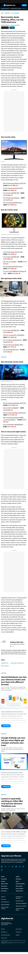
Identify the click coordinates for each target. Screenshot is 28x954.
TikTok (16, 866)
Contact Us (3, 899)
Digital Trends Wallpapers (21, 903)
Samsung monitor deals (17, 80)
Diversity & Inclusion (5, 935)
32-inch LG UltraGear (10, 261)
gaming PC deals (21, 82)
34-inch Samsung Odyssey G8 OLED (14, 413)
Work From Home (5, 665)
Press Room (18, 932)
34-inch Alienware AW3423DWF (13, 424)
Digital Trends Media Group (8, 942)
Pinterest (19, 866)
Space (17, 881)
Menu (1, 5)
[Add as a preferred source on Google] (5, 27)
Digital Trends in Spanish (21, 906)
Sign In (24, 5)
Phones (3, 876)
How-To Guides (19, 888)
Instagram (5, 866)
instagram (10, 646)
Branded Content (19, 900)
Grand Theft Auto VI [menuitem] (5, 8)
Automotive (4, 891)
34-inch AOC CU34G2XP (11, 408)
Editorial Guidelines (5, 904)
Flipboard (1, 870)
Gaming (3, 881)
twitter (13, 646)
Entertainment (4, 888)
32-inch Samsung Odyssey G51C (13, 345)
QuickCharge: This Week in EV (17, 663)
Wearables (18, 879)
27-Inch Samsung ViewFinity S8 (13, 188)
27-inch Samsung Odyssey (11, 198)
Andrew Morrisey (6, 25)
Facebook (1, 866)
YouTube (12, 866)
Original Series (19, 891)
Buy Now (3, 357)
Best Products (19, 886)
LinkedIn (23, 866)
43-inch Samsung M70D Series (12, 202)
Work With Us (4, 932)
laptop (3, 63)
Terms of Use (4, 938)
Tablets (17, 876)
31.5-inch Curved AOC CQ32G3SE (13, 335)
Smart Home (4, 886)
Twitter (9, 866)
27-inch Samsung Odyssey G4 (12, 340)
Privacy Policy (19, 929)
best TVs (6, 545)
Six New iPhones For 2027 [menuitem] (16, 8)
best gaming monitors (10, 301)
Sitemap (17, 935)
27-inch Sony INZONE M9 (11, 193)
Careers (3, 929)
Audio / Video (4, 883)
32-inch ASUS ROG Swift (11, 349)
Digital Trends (8, 7)
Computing (4, 879)
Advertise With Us (5, 902)
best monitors (21, 75)
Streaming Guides (20, 883)
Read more (6, 726)
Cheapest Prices (4, 663)
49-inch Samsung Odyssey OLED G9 (14, 183)
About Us (3, 896)
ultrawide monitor (17, 391)
